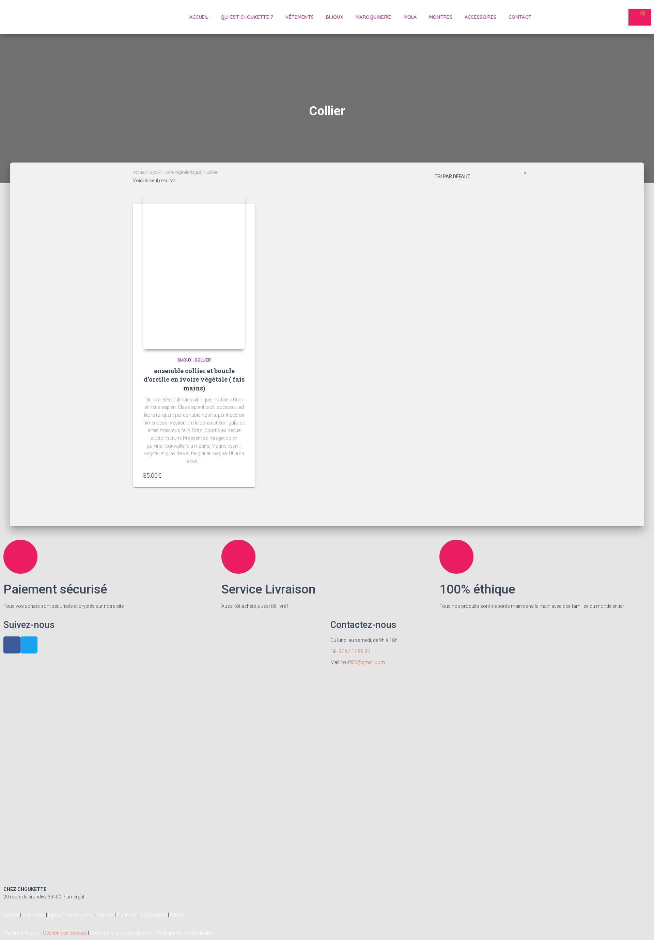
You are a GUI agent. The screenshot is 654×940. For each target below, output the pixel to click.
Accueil (198, 17)
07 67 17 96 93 (354, 651)
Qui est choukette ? (247, 17)
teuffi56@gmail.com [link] (363, 662)
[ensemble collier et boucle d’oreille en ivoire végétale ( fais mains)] (194, 271)
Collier (203, 360)
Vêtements (299, 17)
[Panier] (639, 17)
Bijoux (334, 17)
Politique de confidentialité (184, 933)
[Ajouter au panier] (241, 475)
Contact (520, 17)
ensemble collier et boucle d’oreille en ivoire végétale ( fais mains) (194, 379)
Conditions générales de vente (122, 933)
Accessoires (480, 17)
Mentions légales (21, 933)
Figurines (127, 915)
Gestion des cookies (65, 933)
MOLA (410, 17)
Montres (440, 17)
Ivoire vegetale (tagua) (184, 172)
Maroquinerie (373, 17)
